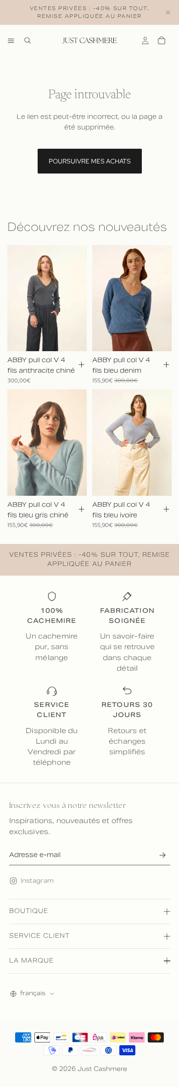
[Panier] (161, 40)
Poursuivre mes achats (90, 161)
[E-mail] (162, 855)
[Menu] (11, 40)
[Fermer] (168, 12)
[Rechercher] (27, 40)
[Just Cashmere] (89, 40)
